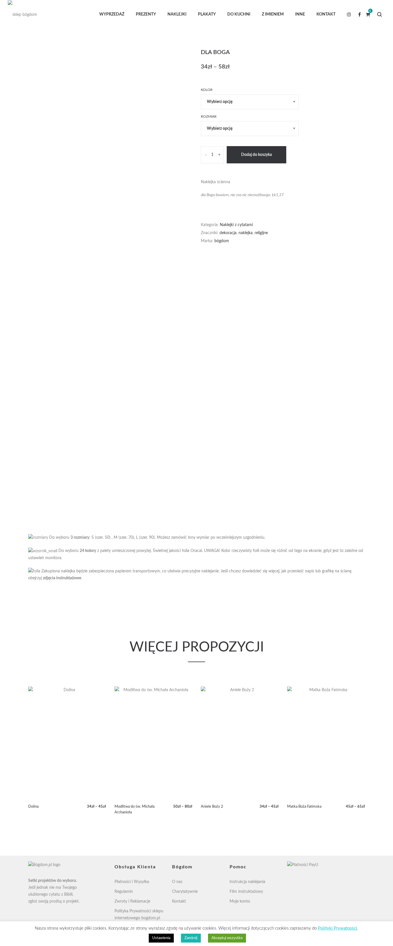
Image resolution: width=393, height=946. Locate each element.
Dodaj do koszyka (256, 155)
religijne (261, 233)
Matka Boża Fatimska (304, 807)
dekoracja (228, 233)
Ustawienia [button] (161, 938)
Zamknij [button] (190, 938)
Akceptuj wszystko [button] (227, 938)
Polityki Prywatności (337, 928)
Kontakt (179, 901)
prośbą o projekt (64, 901)
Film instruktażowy (246, 892)
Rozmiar (209, 116)
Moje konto (240, 901)
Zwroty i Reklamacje (132, 901)
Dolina (33, 807)
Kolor (207, 89)
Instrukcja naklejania (247, 882)
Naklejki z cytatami (236, 225)
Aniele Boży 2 (212, 807)
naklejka (246, 233)
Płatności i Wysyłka (132, 882)
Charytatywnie (185, 892)
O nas (177, 882)
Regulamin (124, 892)
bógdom (221, 241)
